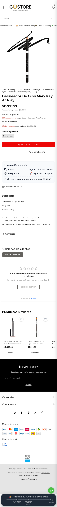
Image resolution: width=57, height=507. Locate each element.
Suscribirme (42, 29)
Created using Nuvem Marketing (28, 38)
